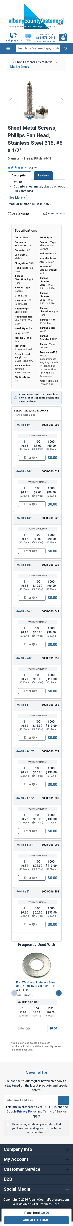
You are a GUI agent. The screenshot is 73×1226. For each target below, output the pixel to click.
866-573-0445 (45, 37)
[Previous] (10, 100)
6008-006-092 (50, 844)
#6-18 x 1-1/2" (25, 798)
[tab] (19, 175)
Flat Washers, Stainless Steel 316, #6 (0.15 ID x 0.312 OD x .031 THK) (36, 986)
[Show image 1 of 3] (29, 117)
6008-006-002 (50, 425)
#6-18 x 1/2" (24, 518)
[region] (36, 100)
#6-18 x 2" (22, 891)
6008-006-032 (50, 564)
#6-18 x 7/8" (24, 658)
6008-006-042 (50, 611)
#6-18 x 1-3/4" (25, 844)
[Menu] (8, 48)
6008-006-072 (50, 751)
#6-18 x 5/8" (24, 564)
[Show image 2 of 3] (36, 117)
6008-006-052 (50, 658)
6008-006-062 (50, 704)
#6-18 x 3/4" (24, 611)
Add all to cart (36, 1220)
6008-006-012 (50, 471)
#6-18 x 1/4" (24, 425)
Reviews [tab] (43, 175)
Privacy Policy (26, 1111)
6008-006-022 (50, 518)
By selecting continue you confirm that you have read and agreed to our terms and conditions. (36, 1128)
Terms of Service (54, 1111)
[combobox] (38, 48)
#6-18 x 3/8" (24, 471)
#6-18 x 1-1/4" (25, 751)
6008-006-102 (50, 891)
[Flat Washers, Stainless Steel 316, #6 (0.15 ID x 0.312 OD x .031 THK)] (36, 965)
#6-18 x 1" (22, 704)
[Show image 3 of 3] (43, 117)
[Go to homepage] (36, 16)
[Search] (64, 48)
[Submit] (63, 1100)
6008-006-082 (50, 798)
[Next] (62, 100)
